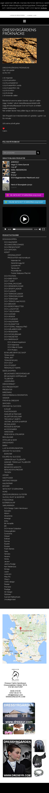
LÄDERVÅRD (9, 381)
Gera (6, 551)
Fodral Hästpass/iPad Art (20, 273)
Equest (6, 544)
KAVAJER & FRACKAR (12, 414)
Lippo (6, 572)
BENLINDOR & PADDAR (13, 470)
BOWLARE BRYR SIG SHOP (15, 353)
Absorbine (8, 516)
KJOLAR (7, 409)
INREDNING (7, 392)
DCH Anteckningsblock (17, 342)
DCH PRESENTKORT (12, 247)
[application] (24, 219)
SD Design (8, 592)
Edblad (7, 539)
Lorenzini (7, 574)
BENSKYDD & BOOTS (12, 467)
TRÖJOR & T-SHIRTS (12, 419)
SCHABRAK (8, 465)
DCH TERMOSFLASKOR (13, 294)
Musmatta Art (16, 271)
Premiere (7, 587)
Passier (7, 584)
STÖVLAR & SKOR (10, 440)
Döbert (7, 536)
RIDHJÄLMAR (8, 437)
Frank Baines (9, 549)
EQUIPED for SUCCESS (12, 457)
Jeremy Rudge (9, 564)
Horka (6, 559)
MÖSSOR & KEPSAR (12, 427)
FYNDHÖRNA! (8, 500)
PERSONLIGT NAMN (12, 368)
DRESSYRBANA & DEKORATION (15, 395)
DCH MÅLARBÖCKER (12, 329)
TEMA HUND (9, 355)
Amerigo (7, 518)
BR (5, 526)
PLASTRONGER (10, 412)
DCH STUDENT (10, 365)
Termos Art (15, 268)
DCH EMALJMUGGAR (12, 284)
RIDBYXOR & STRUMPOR (14, 434)
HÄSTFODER (8, 478)
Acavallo (7, 511)
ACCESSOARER (10, 429)
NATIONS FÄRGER (10, 481)
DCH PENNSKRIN (11, 332)
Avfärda (44, 8)
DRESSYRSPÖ (8, 443)
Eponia (7, 541)
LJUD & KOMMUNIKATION (13, 448)
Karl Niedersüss (10, 567)
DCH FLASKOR (10, 291)
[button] (24, 219)
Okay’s (6, 579)
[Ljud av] (40, 229)
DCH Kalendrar (13, 345)
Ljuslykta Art (15, 266)
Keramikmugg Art (17, 263)
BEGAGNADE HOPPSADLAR (15, 376)
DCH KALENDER (10, 242)
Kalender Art (16, 260)
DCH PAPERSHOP (11, 339)
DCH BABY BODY (11, 279)
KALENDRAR (8, 483)
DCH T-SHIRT (9, 281)
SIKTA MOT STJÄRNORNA (13, 489)
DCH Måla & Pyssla (15, 347)
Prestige (7, 589)
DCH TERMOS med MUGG (14, 301)
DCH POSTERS (10, 276)
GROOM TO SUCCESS (11, 451)
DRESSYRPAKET (9, 384)
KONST (7, 252)
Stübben (7, 594)
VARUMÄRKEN (8, 505)
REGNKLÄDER (10, 424)
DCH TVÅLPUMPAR (11, 311)
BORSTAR (8, 454)
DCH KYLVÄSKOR (11, 319)
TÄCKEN (7, 472)
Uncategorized (9, 599)
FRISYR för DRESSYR (11, 401)
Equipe (7, 546)
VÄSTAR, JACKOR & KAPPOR (15, 422)
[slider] (22, 229)
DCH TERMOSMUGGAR (13, 296)
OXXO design (9, 582)
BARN (5, 445)
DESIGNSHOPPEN (10, 239)
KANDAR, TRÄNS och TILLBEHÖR (17, 462)
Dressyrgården (9, 531)
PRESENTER (7, 390)
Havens (7, 556)
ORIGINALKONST (14, 255)
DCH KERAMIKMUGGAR (13, 286)
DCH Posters (12, 350)
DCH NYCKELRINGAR (12, 334)
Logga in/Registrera (17, 15)
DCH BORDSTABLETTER (14, 306)
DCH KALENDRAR (11, 322)
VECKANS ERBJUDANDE (14, 245)
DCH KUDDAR (9, 314)
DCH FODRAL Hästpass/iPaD (15, 327)
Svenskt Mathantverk (12, 597)
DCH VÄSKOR (9, 317)
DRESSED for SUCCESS (12, 406)
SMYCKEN (6, 403)
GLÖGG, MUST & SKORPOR (13, 497)
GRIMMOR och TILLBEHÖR (14, 460)
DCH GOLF (8, 363)
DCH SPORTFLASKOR (12, 289)
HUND (5, 492)
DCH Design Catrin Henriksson (16, 508)
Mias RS (7, 577)
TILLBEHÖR (8, 379)
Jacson (7, 562)
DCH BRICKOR (10, 304)
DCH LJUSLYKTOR (11, 309)
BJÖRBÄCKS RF (9, 503)
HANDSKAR (8, 432)
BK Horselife (8, 523)
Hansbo (7, 554)
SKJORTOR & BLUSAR (13, 417)
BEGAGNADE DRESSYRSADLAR (17, 374)
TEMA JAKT (8, 358)
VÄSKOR (6, 398)
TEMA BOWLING (11, 360)
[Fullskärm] (43, 229)
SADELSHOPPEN (9, 371)
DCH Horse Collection (12, 529)
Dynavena (8, 534)
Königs (6, 569)
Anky (6, 521)
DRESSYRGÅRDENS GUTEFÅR (15, 494)
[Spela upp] (5, 229)
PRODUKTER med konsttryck (19, 258)
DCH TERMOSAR (11, 299)
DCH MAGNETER (11, 337)
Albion (6, 513)
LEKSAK (6, 475)
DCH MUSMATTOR (11, 324)
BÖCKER (6, 486)
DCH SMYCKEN (10, 250)
